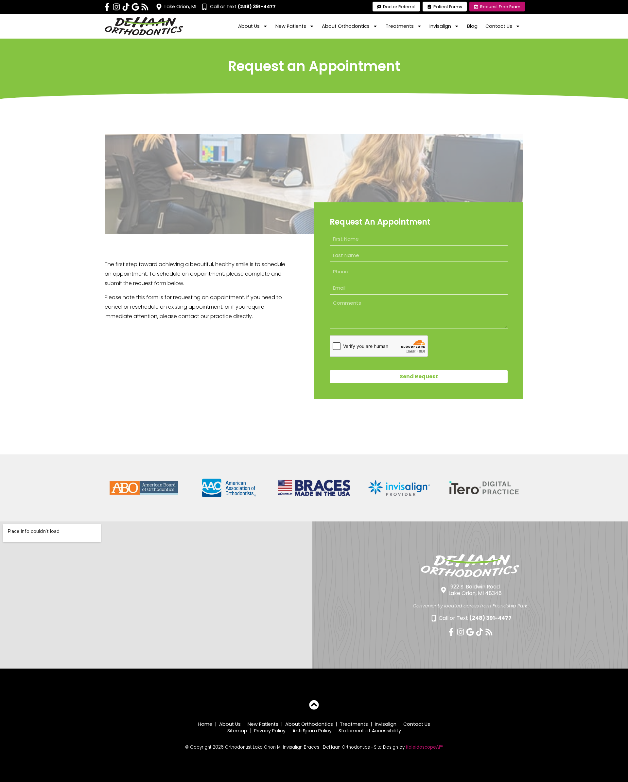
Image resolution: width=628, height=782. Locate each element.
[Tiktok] (126, 7)
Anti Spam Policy (312, 730)
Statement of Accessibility (370, 730)
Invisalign (385, 724)
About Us (230, 724)
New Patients (263, 724)
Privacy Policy (270, 730)
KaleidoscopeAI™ (424, 747)
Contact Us (416, 724)
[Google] (135, 7)
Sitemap (237, 730)
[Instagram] (116, 7)
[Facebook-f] (107, 7)
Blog (472, 26)
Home (205, 724)
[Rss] (145, 7)
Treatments (354, 724)
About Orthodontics (309, 724)
